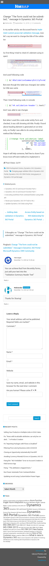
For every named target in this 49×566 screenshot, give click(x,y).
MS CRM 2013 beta (24, 527)
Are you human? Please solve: (18, 390)
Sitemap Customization (9, 533)
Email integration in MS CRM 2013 (30, 519)
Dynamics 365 (29, 168)
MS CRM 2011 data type (37, 525)
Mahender (8, 23)
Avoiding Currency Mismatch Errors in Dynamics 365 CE (23, 456)
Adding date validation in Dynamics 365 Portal (14, 216)
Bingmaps (26, 502)
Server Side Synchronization (15, 531)
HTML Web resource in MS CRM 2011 (16, 521)
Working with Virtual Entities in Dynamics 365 (26, 539)
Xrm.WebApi (6, 541)
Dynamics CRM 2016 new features (19, 517)
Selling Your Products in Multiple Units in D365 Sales (22, 432)
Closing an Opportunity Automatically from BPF (20, 452)
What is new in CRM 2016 (20, 535)
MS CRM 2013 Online (15, 529)
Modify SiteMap (41, 523)
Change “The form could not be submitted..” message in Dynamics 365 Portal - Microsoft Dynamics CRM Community (22, 248)
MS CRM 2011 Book (24, 525)
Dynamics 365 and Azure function (20, 509)
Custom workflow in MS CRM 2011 (16, 505)
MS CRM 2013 (10, 527)
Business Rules (35, 502)
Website (9, 371)
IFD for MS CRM (32, 521)
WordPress (42, 560)
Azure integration (16, 502)
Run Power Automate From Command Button (19, 472)
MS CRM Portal (24, 174)
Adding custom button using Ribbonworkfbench (16, 500)
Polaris (5, 531)
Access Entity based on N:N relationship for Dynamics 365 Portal (34, 216)
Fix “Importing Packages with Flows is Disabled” (20, 444)
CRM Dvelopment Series (14, 168)
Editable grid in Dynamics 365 (12, 519)
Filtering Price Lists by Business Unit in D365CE (20, 448)
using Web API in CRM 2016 (24, 533)
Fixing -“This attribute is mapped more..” (18, 468)
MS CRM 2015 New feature (32, 529)
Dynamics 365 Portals (28, 515)
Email (9, 361)
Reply (6, 280)
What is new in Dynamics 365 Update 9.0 (28, 537)
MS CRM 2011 (10, 525)
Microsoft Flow (31, 523)
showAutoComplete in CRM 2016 (32, 531)
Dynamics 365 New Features (19, 512)
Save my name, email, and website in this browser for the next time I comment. (23, 384)
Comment (11, 326)
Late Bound (22, 523)
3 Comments (36, 23)
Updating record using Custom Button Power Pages (22, 476)
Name (9, 352)
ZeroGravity (40, 551)
